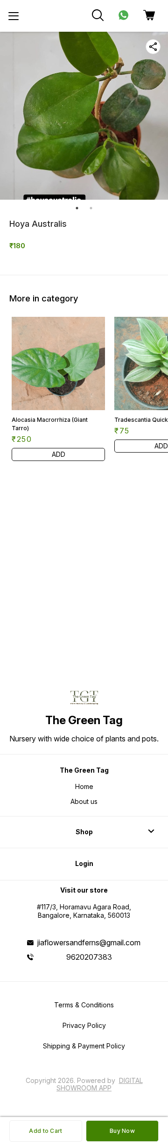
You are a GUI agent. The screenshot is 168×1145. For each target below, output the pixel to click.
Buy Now (122, 1130)
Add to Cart (45, 1130)
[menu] (13, 16)
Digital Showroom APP (99, 1084)
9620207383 (89, 957)
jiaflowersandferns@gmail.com (88, 942)
